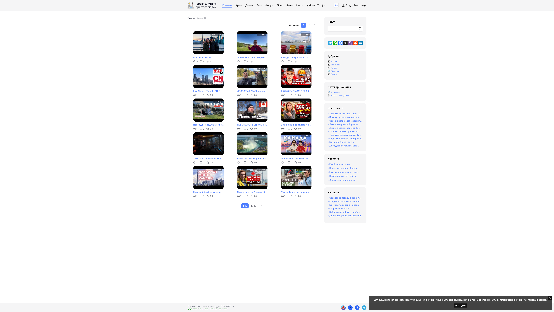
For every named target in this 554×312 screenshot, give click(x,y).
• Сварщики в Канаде (339, 208)
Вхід (348, 5)
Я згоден (460, 305)
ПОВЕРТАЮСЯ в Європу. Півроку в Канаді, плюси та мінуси (252, 124)
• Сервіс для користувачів (341, 180)
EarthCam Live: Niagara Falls (251, 158)
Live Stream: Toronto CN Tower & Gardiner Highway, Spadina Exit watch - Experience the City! (208, 91)
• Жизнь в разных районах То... (344, 128)
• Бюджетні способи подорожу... (345, 138)
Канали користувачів (340, 95)
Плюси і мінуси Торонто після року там (252, 192)
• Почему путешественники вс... (345, 117)
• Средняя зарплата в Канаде (344, 201)
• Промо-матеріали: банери (342, 168)
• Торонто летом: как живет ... (344, 113)
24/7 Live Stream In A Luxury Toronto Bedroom (208, 158)
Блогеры (334, 62)
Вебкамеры (335, 65)
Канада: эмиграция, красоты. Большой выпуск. (296, 57)
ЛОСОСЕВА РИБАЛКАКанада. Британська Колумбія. (252, 91)
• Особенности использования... (345, 121)
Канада (334, 68)
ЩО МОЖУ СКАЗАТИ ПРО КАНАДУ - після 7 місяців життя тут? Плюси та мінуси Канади (296, 91)
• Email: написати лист (339, 164)
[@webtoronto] (350, 307)
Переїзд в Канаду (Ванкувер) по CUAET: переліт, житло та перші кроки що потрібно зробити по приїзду (208, 124)
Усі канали (335, 92)
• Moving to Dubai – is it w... (342, 142)
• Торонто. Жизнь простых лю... (344, 131)
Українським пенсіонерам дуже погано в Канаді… (252, 57)
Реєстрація (360, 5)
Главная (191, 18)
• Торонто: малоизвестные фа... (344, 135)
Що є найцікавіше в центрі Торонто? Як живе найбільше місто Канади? (208, 192)
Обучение (335, 71)
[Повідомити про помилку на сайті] (343, 307)
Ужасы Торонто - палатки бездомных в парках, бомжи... (296, 192)
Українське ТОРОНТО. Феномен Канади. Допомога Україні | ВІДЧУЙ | (296, 158)
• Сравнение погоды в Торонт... (344, 198)
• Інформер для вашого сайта (343, 172)
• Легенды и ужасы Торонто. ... (344, 124)
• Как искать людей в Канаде (343, 205)
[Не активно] (357, 307)
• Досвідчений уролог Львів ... (343, 145)
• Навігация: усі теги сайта (342, 176)
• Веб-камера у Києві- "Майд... (344, 212)
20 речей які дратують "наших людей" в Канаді (296, 124)
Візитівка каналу (202, 57)
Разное (334, 74)
